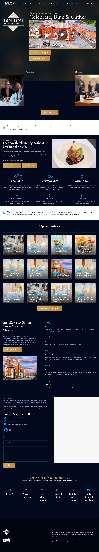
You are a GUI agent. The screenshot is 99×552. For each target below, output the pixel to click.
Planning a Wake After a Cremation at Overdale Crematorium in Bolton (85, 275)
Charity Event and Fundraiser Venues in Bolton (35, 275)
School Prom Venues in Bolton (12, 300)
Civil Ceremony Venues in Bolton (12, 252)
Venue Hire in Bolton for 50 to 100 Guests (36, 252)
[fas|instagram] (10, 430)
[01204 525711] (5, 421)
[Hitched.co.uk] (6, 542)
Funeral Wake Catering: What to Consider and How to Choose (85, 251)
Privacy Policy (7, 538)
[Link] (9, 3)
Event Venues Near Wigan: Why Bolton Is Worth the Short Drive (85, 299)
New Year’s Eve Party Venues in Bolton (60, 252)
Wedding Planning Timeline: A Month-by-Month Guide (36, 299)
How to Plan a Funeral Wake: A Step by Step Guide (11, 275)
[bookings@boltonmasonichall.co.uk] (5, 424)
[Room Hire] (49, 87)
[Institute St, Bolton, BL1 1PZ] (5, 418)
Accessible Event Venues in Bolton (61, 276)
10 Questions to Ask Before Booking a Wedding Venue (61, 299)
